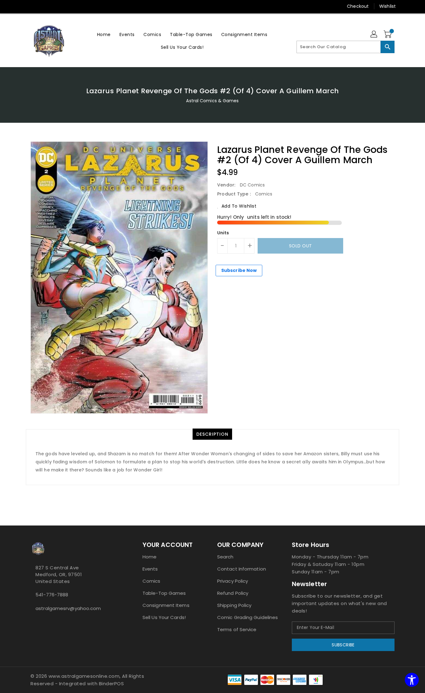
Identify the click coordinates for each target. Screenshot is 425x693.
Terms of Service (237, 629)
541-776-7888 (51, 594)
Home (149, 556)
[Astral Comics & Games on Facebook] (32, 622)
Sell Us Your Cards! (164, 617)
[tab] (212, 434)
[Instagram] (33, 6)
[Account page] (374, 34)
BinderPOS (111, 683)
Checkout (358, 6)
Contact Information (241, 569)
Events (150, 569)
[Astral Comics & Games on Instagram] (37, 622)
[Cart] (388, 34)
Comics (151, 581)
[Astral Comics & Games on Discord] (42, 622)
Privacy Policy (232, 581)
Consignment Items (165, 605)
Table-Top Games (164, 593)
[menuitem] (103, 34)
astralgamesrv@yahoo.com (68, 608)
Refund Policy (232, 593)
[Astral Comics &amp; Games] (49, 40)
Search (225, 556)
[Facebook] (21, 6)
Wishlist (387, 6)
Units (223, 233)
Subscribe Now (239, 270)
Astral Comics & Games (212, 101)
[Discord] (45, 6)
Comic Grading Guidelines (247, 617)
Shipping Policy (234, 605)
